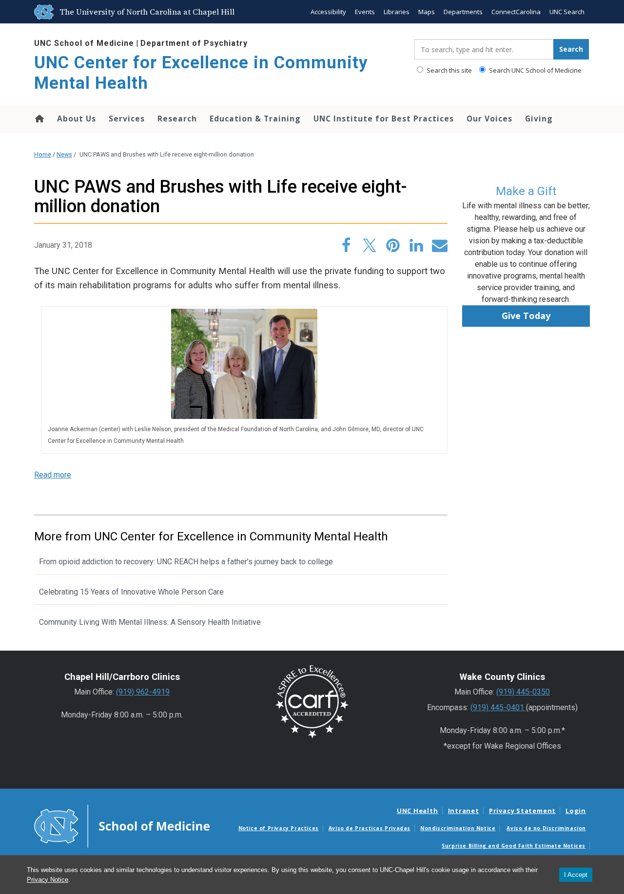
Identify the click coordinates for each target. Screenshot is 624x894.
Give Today (526, 315)
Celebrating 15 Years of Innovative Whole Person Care (131, 591)
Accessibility (328, 11)
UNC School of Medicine (84, 43)
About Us (76, 118)
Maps (426, 11)
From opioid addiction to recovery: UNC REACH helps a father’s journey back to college (186, 561)
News (64, 154)
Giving (539, 118)
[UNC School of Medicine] (122, 825)
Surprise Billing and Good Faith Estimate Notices (513, 845)
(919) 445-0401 (498, 707)
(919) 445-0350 (523, 691)
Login (576, 810)
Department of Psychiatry (194, 43)
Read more (52, 474)
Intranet (463, 810)
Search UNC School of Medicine (535, 70)
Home (39, 118)
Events (365, 11)
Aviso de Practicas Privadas (369, 828)
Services (127, 118)
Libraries (397, 11)
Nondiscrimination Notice (457, 828)
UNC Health (417, 810)
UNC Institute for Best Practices (383, 118)
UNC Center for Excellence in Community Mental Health (201, 73)
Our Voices (489, 118)
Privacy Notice (47, 879)
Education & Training (255, 118)
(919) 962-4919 (143, 691)
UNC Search (567, 11)
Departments (463, 11)
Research (177, 118)
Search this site (448, 70)
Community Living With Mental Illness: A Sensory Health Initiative (150, 622)
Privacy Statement (522, 810)
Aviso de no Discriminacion (546, 828)
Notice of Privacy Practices (278, 828)
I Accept (575, 874)
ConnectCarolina (516, 11)
